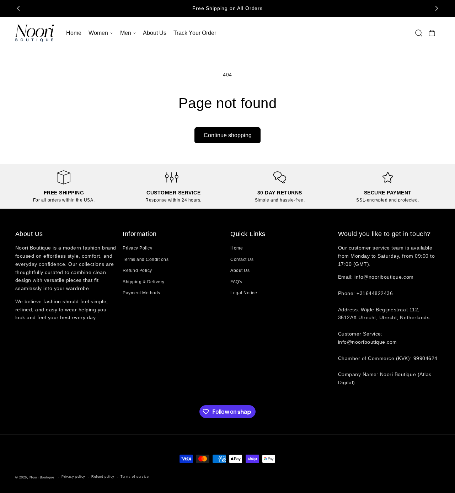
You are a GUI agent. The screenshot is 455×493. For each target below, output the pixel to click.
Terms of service (135, 476)
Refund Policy (137, 270)
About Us (240, 270)
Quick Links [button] (248, 233)
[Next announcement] (436, 8)
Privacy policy (73, 476)
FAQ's (236, 281)
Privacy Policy (137, 248)
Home (236, 248)
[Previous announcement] (18, 8)
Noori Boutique (42, 477)
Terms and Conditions (145, 259)
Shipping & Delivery (144, 281)
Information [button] (140, 233)
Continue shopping (228, 135)
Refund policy (102, 476)
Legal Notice (243, 292)
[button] (100, 33)
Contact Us (241, 259)
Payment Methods (141, 292)
